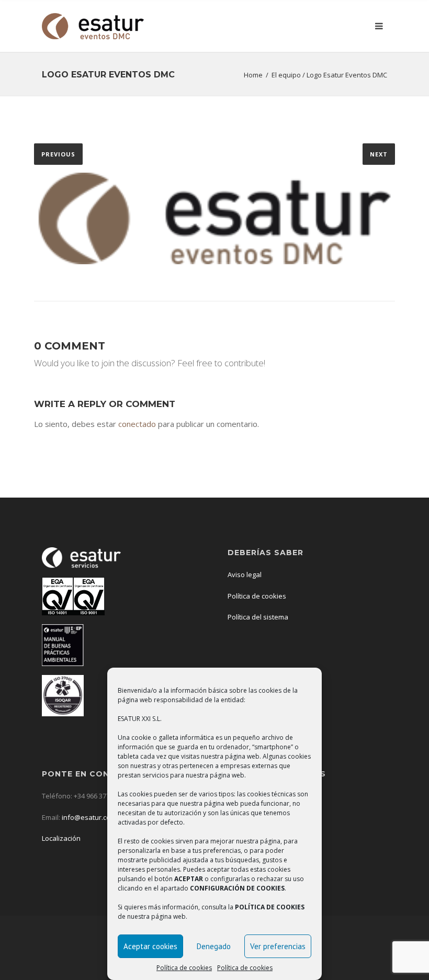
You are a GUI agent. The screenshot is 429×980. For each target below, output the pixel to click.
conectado (137, 424)
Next (379, 154)
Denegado (214, 946)
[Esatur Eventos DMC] (93, 26)
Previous (58, 154)
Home (253, 75)
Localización (62, 838)
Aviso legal (245, 574)
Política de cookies (184, 967)
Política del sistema (258, 617)
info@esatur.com (88, 817)
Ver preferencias (278, 946)
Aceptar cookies (150, 946)
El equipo (286, 75)
